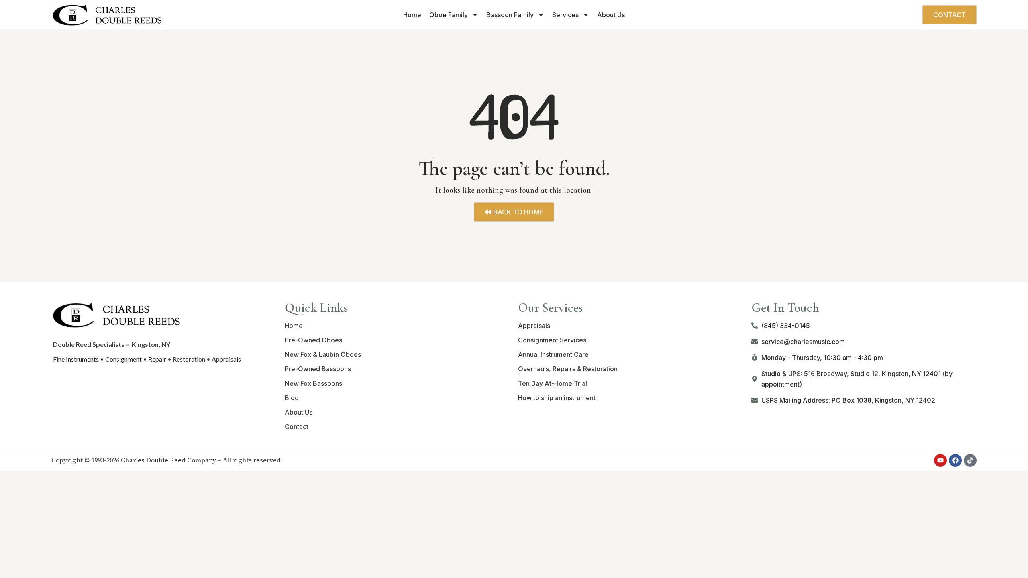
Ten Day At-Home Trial (552, 383)
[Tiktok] (970, 460)
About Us (611, 15)
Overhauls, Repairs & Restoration (568, 369)
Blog (292, 398)
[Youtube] (940, 460)
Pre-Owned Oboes (313, 340)
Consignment (123, 359)
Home (412, 15)
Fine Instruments (76, 359)
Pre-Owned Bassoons (318, 369)
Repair (157, 359)
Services (565, 15)
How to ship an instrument (557, 398)
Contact (296, 427)
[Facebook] (955, 460)
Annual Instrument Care (553, 354)
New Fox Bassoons (313, 383)
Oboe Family (448, 15)
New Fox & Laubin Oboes (323, 354)
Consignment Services (552, 340)
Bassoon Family (510, 15)
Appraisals (226, 359)
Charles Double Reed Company (168, 460)
